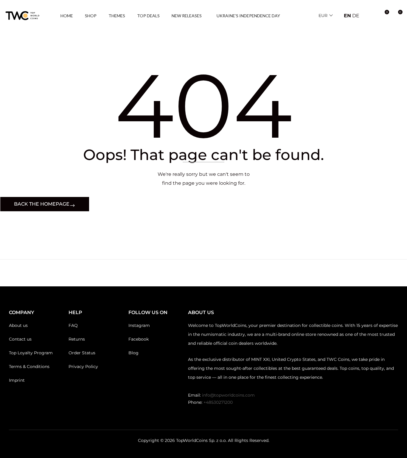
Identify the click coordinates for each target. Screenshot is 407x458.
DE (355, 15)
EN (347, 15)
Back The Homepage (41, 204)
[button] (397, 15)
